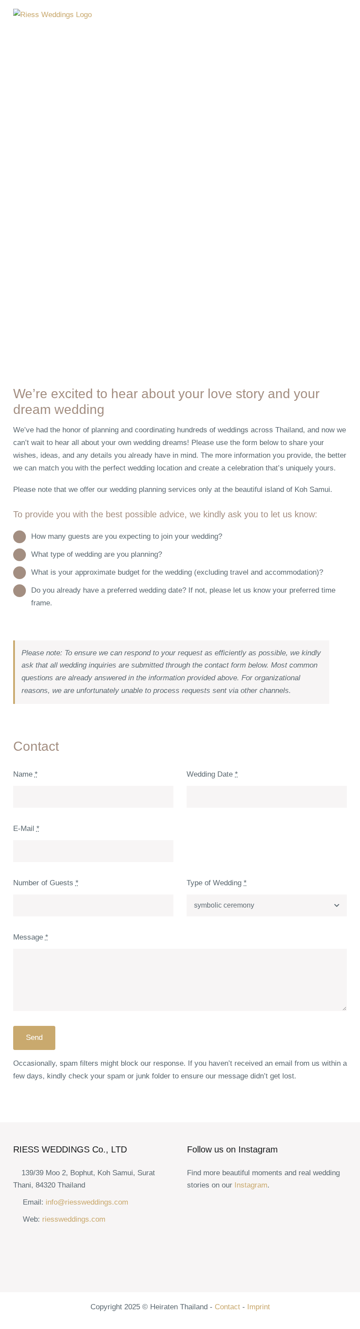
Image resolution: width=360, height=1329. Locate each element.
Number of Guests (46, 883)
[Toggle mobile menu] (343, 17)
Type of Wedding (217, 883)
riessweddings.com (73, 1219)
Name (25, 774)
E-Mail (26, 828)
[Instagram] (192, 1207)
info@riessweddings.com (87, 1202)
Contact (227, 1307)
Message (30, 937)
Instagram (250, 1185)
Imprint (258, 1307)
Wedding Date (212, 774)
